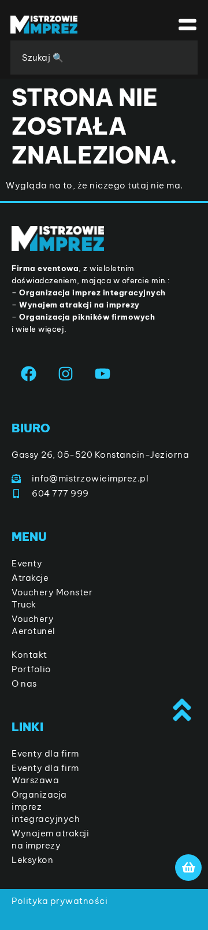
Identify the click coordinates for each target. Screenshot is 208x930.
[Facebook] (29, 374)
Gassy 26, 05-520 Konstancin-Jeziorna (100, 454)
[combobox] (104, 57)
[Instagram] (66, 374)
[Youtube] (103, 374)
